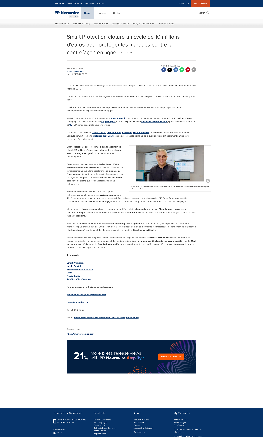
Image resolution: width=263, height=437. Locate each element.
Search (201, 12)
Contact (117, 13)
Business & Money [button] (81, 23)
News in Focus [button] (62, 23)
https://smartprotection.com (80, 333)
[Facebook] (58, 433)
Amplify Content (100, 433)
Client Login (184, 3)
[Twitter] (61, 433)
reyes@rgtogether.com (78, 302)
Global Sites (139, 432)
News (87, 13)
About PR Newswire (142, 419)
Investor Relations (74, 3)
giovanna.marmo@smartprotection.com (86, 294)
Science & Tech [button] (101, 23)
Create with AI (99, 425)
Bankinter (127, 132)
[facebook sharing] (163, 70)
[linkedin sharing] (175, 70)
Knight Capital (108, 121)
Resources (59, 3)
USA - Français (125, 52)
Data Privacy (179, 425)
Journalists (89, 3)
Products (101, 13)
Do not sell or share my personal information (187, 431)
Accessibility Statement (143, 428)
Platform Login (180, 422)
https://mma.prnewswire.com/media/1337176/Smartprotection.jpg (106, 317)
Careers (137, 425)
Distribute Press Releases (104, 428)
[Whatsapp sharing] (181, 70)
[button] (170, 163)
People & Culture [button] (166, 23)
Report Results (100, 430)
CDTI (71, 124)
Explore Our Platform (102, 419)
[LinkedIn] (54, 433)
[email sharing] (193, 70)
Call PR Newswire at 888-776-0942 (71, 419)
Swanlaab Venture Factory (154, 121)
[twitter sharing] (169, 70)
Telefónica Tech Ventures (104, 135)
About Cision (139, 422)
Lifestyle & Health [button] (120, 23)
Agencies (101, 3)
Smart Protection (119, 118)
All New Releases (181, 419)
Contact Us (58, 429)
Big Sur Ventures (141, 132)
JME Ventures (114, 132)
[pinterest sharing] (187, 70)
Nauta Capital (99, 132)
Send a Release (200, 3)
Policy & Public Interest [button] (143, 23)
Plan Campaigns (100, 422)
